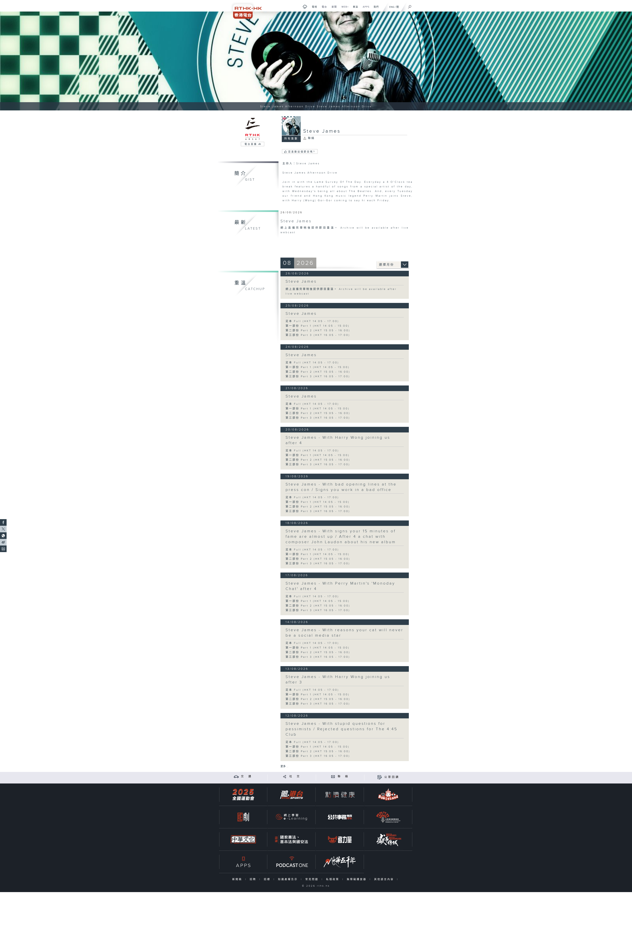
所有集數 (291, 138)
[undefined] (305, 6)
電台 (323, 9)
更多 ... (284, 766)
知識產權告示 (288, 879)
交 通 (246, 776)
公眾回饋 (391, 777)
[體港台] (291, 795)
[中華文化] (243, 839)
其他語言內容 (384, 879)
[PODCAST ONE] (291, 862)
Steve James (301, 281)
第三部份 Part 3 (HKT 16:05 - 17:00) (318, 335)
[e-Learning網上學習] (291, 817)
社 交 (295, 776)
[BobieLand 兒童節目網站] (388, 795)
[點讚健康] (340, 795)
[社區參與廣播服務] (388, 817)
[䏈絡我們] (333, 776)
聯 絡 (343, 776)
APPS (364, 9)
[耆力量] (340, 839)
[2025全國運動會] (243, 795)
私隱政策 (333, 879)
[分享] (285, 776)
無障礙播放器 (357, 879)
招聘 (254, 879)
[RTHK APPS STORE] (243, 862)
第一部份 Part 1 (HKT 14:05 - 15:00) (318, 325)
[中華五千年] (340, 862)
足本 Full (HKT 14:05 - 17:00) (312, 321)
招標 (268, 879)
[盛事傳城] (388, 839)
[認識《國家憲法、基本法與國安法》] (291, 839)
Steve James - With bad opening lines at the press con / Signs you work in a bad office (341, 487)
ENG (391, 7)
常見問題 (312, 879)
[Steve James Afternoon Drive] (316, 61)
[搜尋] (409, 6)
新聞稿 (238, 879)
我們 (375, 9)
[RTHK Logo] (245, 9)
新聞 (333, 9)
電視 (313, 9)
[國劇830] (243, 817)
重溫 (354, 9)
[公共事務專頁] (340, 817)
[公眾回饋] (379, 777)
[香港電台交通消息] (236, 776)
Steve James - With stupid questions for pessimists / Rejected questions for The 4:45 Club (341, 729)
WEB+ (344, 9)
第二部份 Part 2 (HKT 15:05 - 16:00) (318, 330)
